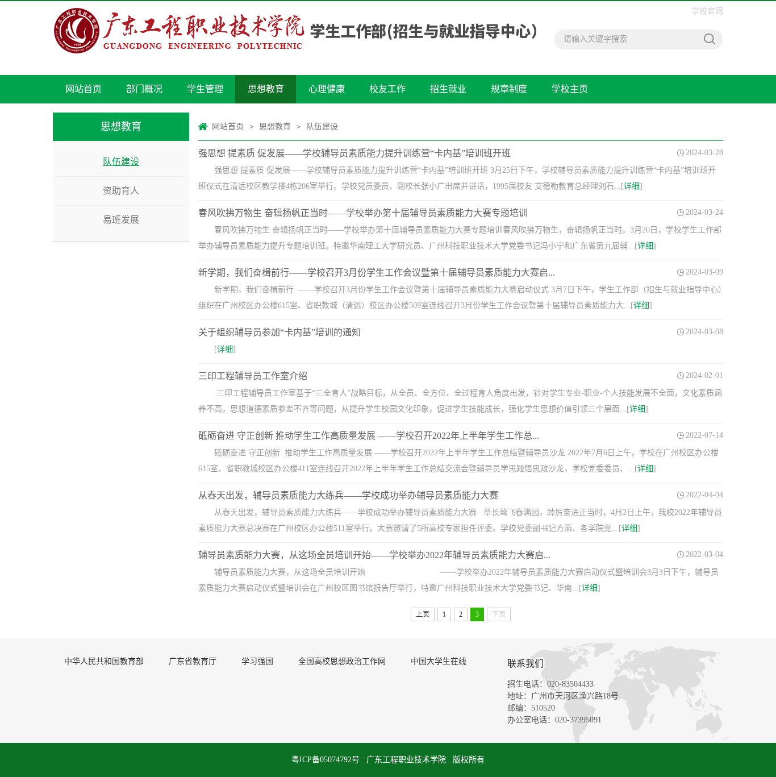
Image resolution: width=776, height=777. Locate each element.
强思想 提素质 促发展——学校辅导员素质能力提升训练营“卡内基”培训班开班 (354, 153)
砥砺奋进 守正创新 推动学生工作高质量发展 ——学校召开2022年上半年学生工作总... (368, 436)
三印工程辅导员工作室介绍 (252, 376)
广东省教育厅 (192, 661)
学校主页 (570, 89)
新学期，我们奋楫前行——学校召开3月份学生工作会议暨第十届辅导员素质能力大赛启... (376, 272)
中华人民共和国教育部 (104, 661)
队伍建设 (121, 162)
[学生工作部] (295, 30)
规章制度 (509, 89)
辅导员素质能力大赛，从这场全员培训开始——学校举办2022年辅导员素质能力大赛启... (374, 555)
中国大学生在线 (438, 661)
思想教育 (266, 89)
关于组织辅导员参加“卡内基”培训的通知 (279, 332)
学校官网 (707, 11)
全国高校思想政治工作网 (342, 661)
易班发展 (121, 220)
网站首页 (83, 89)
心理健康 (326, 89)
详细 (632, 186)
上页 (422, 614)
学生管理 (205, 89)
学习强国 (257, 661)
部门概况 (144, 89)
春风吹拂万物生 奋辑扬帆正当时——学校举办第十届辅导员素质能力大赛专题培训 (363, 213)
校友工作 (387, 89)
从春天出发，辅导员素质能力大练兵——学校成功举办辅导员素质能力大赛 (348, 495)
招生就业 (448, 89)
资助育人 (121, 191)
